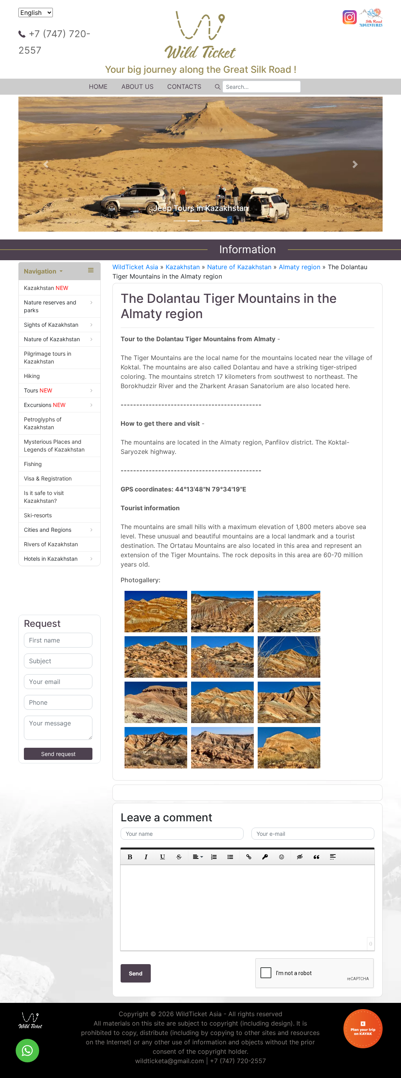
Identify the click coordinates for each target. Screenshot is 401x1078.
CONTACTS (184, 86)
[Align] (197, 856)
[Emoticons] (281, 856)
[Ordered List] (213, 856)
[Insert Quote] (316, 856)
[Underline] (162, 856)
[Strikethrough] (179, 856)
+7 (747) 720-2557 (54, 42)
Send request (58, 753)
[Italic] (146, 856)
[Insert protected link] (265, 856)
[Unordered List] (230, 856)
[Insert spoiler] (332, 856)
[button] (45, 164)
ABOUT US (137, 86)
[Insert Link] (248, 856)
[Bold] (129, 856)
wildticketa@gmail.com (169, 1061)
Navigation (41, 271)
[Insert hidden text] (300, 856)
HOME (98, 86)
